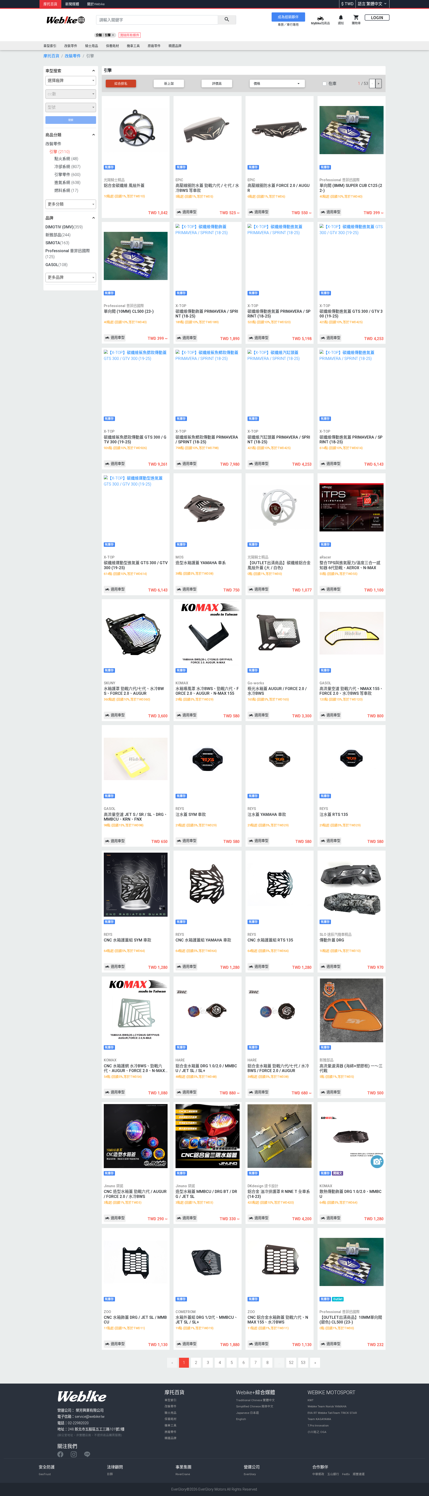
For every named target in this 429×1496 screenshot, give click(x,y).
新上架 (169, 83)
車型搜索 (53, 71)
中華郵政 (318, 1474)
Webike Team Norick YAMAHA (327, 1406)
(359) (64, 227)
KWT (311, 1400)
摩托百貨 (50, 4)
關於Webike (96, 4)
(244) (58, 235)
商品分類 (53, 135)
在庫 (332, 83)
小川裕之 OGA (317, 1432)
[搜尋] (227, 19)
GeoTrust (45, 1474)
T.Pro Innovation (318, 1425)
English (241, 1419)
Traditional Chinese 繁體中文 (255, 1400)
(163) (57, 243)
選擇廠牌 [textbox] (56, 80)
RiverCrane (183, 1474)
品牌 (49, 218)
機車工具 (171, 1425)
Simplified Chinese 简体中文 (254, 1406)
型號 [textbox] (52, 107)
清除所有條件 (129, 35)
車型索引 (171, 1400)
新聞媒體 (72, 4)
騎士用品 (171, 1413)
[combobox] (70, 80)
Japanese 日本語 (247, 1413)
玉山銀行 (333, 1474)
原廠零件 (171, 1432)
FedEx (346, 1474)
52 (291, 1362)
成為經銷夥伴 (288, 17)
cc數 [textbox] (52, 94)
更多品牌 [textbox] (56, 277)
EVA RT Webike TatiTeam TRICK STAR (332, 1413)
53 (303, 1362)
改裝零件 (171, 1406)
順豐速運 (359, 1474)
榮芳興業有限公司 (90, 1410)
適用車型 (188, 212)
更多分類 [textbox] (56, 204)
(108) (56, 264)
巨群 (110, 1474)
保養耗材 (171, 1419)
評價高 (217, 83)
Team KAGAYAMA (319, 1419)
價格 (257, 83)
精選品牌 (171, 1438)
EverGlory (250, 1474)
